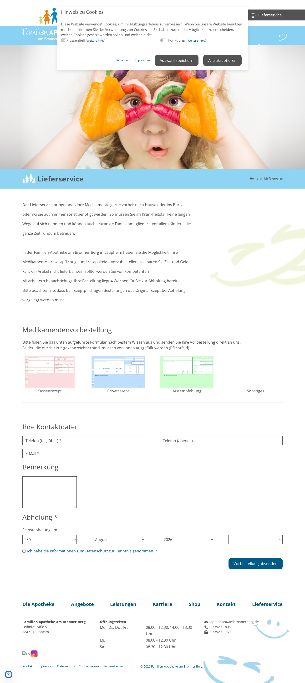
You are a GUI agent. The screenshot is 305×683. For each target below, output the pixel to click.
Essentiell (87, 40)
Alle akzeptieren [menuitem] (222, 60)
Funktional (187, 40)
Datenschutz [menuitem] (121, 60)
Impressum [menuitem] (142, 60)
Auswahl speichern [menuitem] (176, 60)
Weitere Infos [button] (95, 41)
